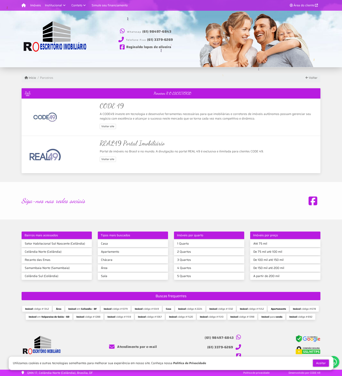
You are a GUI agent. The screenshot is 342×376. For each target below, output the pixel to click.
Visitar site (107, 126)
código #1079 (116, 309)
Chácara (106, 259)
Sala (104, 276)
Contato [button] (76, 5)
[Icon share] (312, 200)
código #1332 (221, 309)
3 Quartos (184, 259)
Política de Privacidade (189, 363)
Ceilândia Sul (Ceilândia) (41, 276)
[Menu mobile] (24, 5)
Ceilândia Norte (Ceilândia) (43, 251)
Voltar (312, 78)
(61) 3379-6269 (160, 39)
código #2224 (190, 309)
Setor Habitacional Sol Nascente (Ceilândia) (55, 243)
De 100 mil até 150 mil (268, 259)
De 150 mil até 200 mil (268, 268)
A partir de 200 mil (266, 276)
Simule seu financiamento (110, 5)
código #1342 (37, 309)
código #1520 (181, 317)
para (271, 317)
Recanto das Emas (37, 259)
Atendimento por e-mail (136, 346)
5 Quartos (184, 276)
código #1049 (147, 309)
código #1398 (242, 317)
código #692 (300, 317)
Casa (104, 243)
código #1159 (119, 317)
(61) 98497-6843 (156, 31)
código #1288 (88, 317)
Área (104, 268)
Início (32, 78)
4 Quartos (184, 268)
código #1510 (211, 317)
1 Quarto (183, 243)
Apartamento (110, 251)
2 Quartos (184, 251)
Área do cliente (304, 5)
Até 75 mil (260, 243)
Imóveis (35, 5)
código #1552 (252, 309)
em (82, 309)
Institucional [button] (53, 5)
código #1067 (150, 317)
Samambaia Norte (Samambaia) (47, 268)
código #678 (304, 309)
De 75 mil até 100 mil (267, 251)
